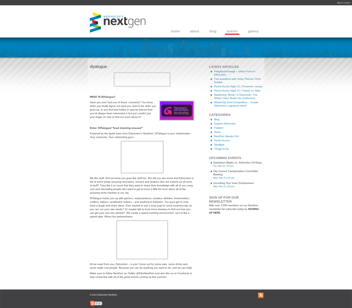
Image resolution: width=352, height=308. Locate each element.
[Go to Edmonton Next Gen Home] (117, 31)
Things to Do (221, 148)
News (217, 131)
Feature (218, 127)
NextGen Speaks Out (226, 136)
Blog (216, 119)
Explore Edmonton (225, 123)
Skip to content (343, 3)
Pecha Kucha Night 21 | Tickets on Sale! (237, 90)
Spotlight (219, 144)
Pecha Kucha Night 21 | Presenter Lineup (238, 86)
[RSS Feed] (260, 295)
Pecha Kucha (222, 140)
